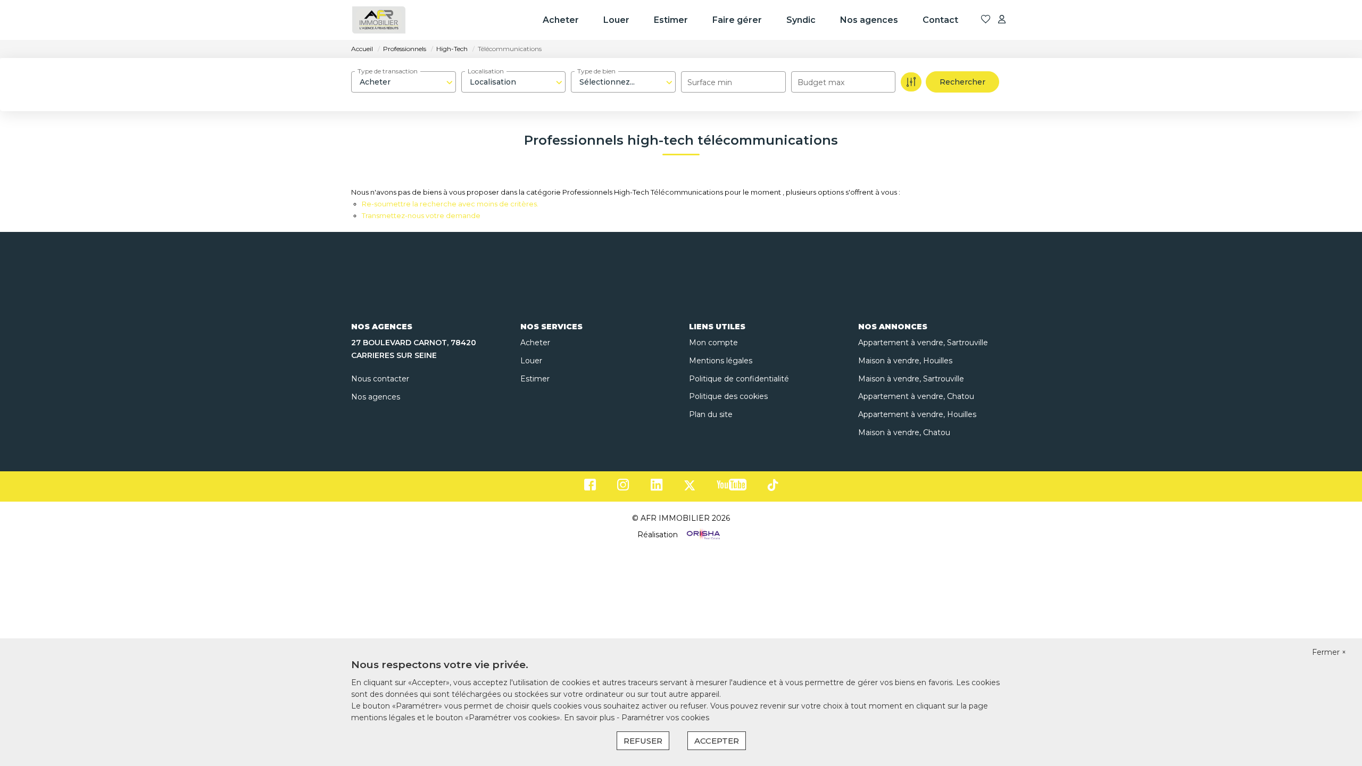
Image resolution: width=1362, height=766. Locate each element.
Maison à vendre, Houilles (905, 360)
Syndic (801, 20)
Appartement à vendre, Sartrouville (923, 342)
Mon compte (713, 342)
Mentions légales (720, 360)
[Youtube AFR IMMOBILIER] (731, 487)
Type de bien (596, 71)
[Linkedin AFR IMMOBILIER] (656, 487)
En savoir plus (590, 717)
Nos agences (869, 20)
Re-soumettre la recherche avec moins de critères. (450, 203)
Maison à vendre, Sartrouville (911, 379)
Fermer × (1329, 652)
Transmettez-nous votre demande (421, 215)
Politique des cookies (728, 396)
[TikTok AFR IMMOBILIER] (773, 487)
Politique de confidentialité (739, 379)
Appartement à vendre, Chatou (916, 396)
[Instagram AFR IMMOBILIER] (623, 487)
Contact (940, 20)
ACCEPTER (716, 741)
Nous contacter (380, 379)
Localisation (486, 71)
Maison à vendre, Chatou (904, 432)
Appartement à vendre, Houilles (917, 414)
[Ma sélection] (986, 20)
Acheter (561, 20)
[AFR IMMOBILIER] (378, 20)
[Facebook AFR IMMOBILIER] (590, 487)
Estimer (671, 20)
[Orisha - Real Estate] (702, 534)
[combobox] (403, 82)
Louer (616, 20)
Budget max (821, 82)
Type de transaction (388, 71)
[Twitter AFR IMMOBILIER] (689, 487)
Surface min (709, 82)
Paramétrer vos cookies (665, 717)
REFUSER (643, 741)
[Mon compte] (1002, 20)
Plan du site (711, 414)
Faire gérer (737, 20)
